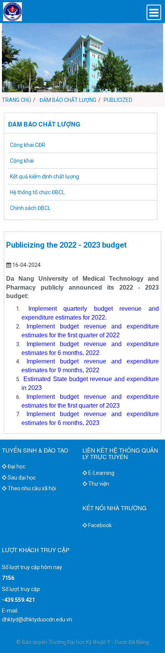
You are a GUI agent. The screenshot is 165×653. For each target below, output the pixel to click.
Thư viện (98, 484)
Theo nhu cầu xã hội (31, 488)
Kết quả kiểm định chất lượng (44, 176)
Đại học (16, 466)
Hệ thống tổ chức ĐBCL (37, 192)
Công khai (22, 161)
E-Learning (100, 473)
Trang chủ (16, 100)
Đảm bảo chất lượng (67, 100)
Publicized (118, 100)
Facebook (99, 525)
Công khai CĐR (27, 145)
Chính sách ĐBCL (30, 208)
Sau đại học (21, 478)
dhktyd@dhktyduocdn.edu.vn (37, 619)
